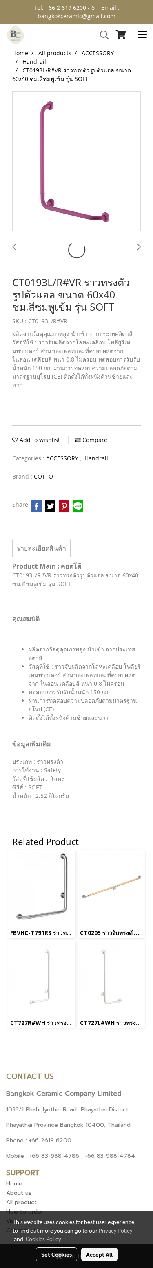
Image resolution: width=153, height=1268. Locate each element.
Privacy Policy (115, 1230)
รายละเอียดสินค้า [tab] (41, 548)
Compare (94, 440)
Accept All (99, 1254)
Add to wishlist (39, 440)
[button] (101, 35)
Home (14, 1183)
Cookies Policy (43, 1238)
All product (21, 1202)
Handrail (96, 458)
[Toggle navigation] (142, 35)
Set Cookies (56, 1254)
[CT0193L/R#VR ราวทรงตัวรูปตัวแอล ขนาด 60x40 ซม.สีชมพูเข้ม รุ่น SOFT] (76, 162)
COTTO (43, 476)
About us (18, 1193)
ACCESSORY (63, 458)
